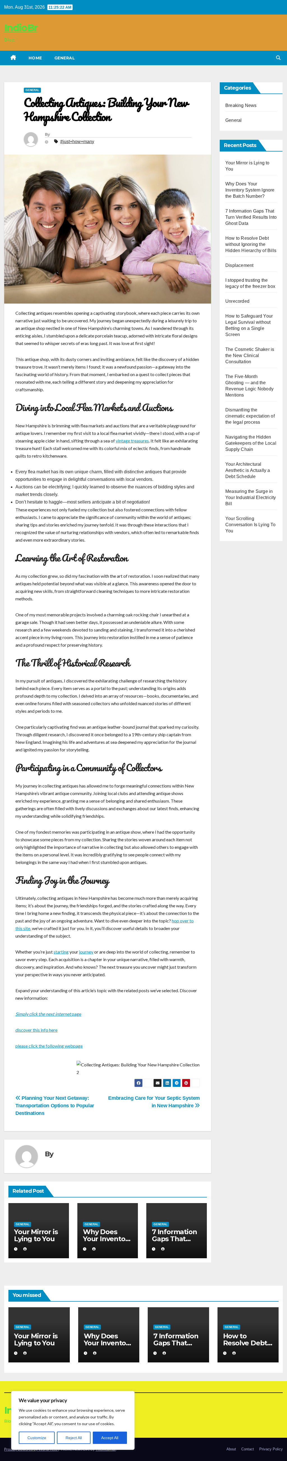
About (231, 1449)
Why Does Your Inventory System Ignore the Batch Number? (250, 190)
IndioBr (20, 28)
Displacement (239, 265)
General (64, 57)
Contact (247, 1449)
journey (86, 951)
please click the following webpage (49, 1045)
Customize (36, 1438)
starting (61, 951)
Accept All (109, 1438)
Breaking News (241, 105)
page (48, 1014)
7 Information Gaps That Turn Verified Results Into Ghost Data (251, 217)
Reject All (74, 1438)
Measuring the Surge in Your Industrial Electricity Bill (250, 497)
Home (35, 57)
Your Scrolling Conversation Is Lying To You (250, 524)
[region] (73, 1420)
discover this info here (36, 1030)
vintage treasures (132, 440)
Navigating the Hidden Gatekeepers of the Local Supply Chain (250, 443)
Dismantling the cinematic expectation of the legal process (250, 416)
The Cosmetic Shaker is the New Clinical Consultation (249, 355)
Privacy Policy (271, 1449)
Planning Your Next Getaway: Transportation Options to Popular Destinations (54, 1105)
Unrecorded (237, 301)
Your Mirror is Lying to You (35, 1235)
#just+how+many (77, 141)
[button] (278, 57)
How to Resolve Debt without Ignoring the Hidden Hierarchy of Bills (250, 244)
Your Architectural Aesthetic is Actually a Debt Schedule (247, 470)
